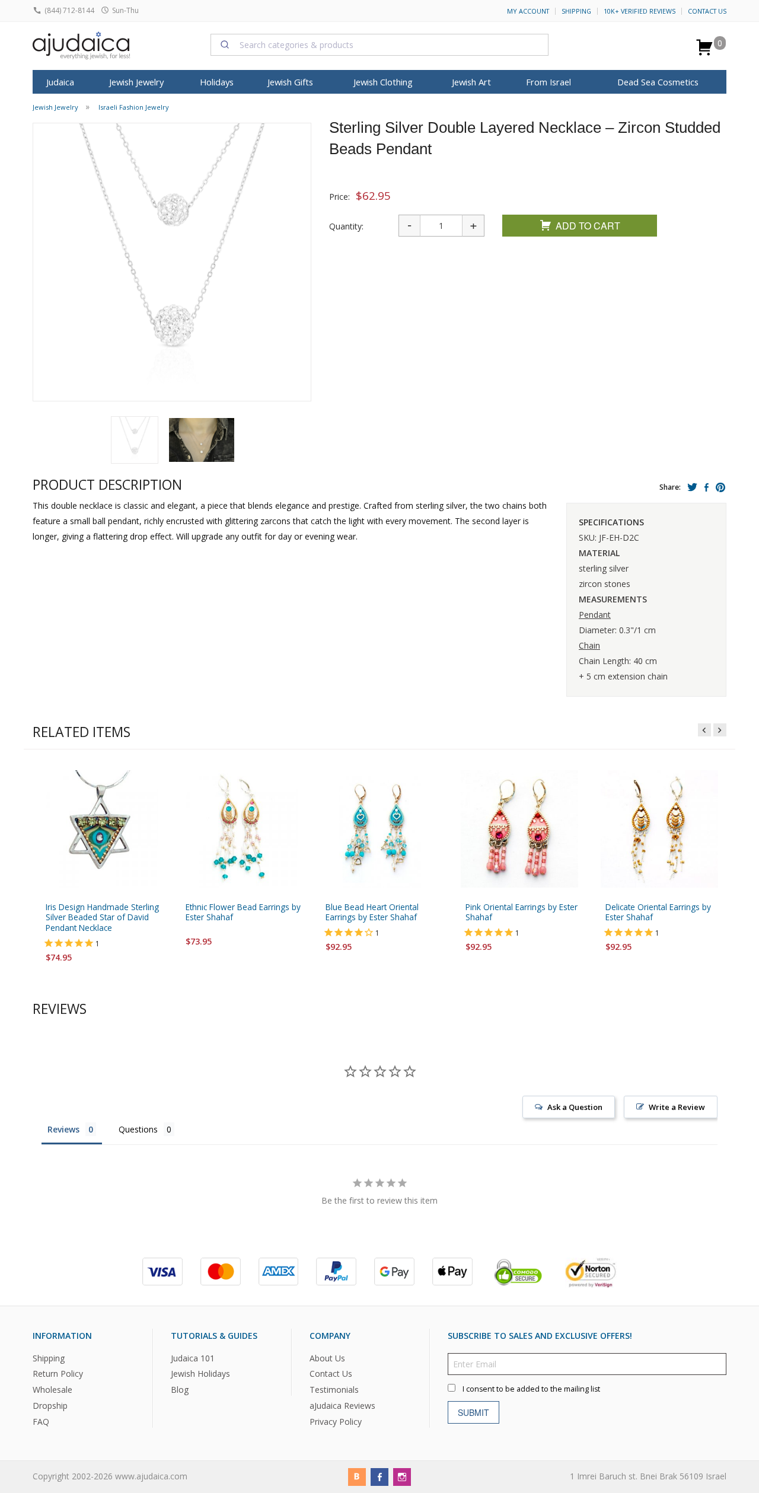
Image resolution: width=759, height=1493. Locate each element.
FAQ (41, 1421)
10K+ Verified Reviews (639, 11)
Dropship (50, 1405)
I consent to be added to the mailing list (531, 1389)
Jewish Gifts (290, 82)
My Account (528, 11)
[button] (134, 440)
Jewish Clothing (383, 82)
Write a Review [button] (677, 1107)
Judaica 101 (193, 1358)
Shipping (576, 11)
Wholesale (52, 1390)
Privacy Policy (336, 1421)
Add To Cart (588, 225)
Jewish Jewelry (136, 82)
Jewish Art (471, 82)
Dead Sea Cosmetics (658, 82)
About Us (327, 1358)
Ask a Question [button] (574, 1107)
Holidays (217, 82)
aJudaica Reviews (342, 1405)
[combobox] (379, 44)
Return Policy (58, 1374)
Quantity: (346, 226)
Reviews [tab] (63, 1129)
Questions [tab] (138, 1129)
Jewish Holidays (200, 1374)
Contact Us (707, 11)
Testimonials (334, 1390)
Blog (180, 1390)
